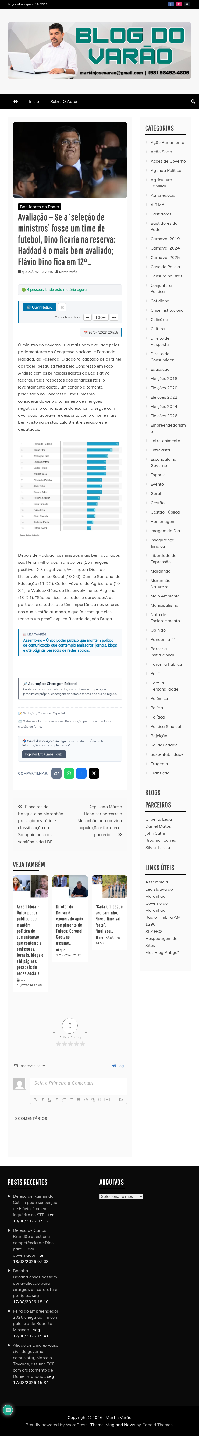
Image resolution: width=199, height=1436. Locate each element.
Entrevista (160, 449)
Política (158, 717)
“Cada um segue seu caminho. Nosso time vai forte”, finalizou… (109, 919)
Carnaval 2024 (165, 248)
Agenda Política (166, 170)
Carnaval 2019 (165, 238)
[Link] (93, 1100)
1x (62, 307)
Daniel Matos (158, 826)
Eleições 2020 (164, 387)
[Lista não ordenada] (71, 1100)
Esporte (158, 474)
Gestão (158, 502)
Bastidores (161, 213)
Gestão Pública (165, 512)
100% (100, 317)
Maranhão (160, 571)
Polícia (157, 707)
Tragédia (159, 763)
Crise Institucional (168, 310)
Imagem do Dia (165, 530)
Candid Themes (157, 1424)
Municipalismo (164, 605)
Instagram (179, 4)
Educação (160, 369)
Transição (160, 772)
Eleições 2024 (164, 406)
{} (100, 1099)
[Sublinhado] (49, 1100)
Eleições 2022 (164, 397)
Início (34, 101)
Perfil (156, 673)
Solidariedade (164, 745)
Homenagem (163, 521)
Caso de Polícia (165, 266)
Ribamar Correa (160, 840)
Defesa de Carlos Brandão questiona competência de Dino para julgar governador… (33, 1243)
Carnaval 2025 (165, 257)
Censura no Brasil (167, 276)
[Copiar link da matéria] (56, 773)
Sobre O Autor (64, 101)
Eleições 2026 (164, 415)
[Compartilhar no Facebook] (81, 773)
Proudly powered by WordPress (57, 1424)
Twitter (187, 4)
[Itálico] (42, 1100)
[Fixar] (57, 1100)
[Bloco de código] (86, 1100)
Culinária (159, 319)
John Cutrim (156, 833)
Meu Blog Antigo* (162, 952)
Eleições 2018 (164, 378)
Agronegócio (163, 195)
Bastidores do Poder (39, 206)
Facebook (171, 4)
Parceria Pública (166, 664)
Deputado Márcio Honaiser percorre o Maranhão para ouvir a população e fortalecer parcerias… (99, 820)
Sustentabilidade (167, 754)
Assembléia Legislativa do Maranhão (159, 888)
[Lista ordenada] (64, 1100)
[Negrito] (35, 1100)
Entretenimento (165, 440)
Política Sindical (166, 726)
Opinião (158, 630)
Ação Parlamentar (168, 142)
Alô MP (157, 204)
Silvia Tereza (157, 847)
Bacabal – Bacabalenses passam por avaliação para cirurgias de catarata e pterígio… (35, 1283)
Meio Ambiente (165, 595)
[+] (107, 1099)
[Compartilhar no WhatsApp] (69, 773)
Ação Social (162, 151)
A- (87, 317)
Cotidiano (160, 300)
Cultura (158, 328)
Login (121, 1066)
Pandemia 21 (163, 639)
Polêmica (159, 698)
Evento (157, 484)
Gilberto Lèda (158, 819)
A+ (114, 317)
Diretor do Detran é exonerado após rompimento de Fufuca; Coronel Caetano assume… (69, 925)
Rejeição (159, 735)
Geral (156, 493)
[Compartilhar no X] (94, 773)
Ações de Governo (168, 161)
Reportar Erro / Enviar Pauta (44, 754)
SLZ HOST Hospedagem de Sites (161, 938)
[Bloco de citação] (78, 1100)
